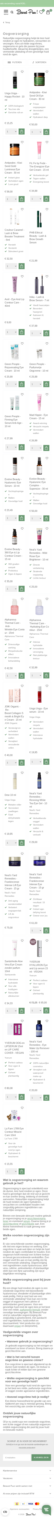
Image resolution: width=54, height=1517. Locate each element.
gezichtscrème (10, 1224)
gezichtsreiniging (36, 1218)
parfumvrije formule (30, 1309)
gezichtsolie (28, 1224)
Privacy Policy (38, 1509)
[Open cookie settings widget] (5, 1511)
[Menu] (6, 12)
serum (26, 1221)
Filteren (17, 62)
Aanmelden (41, 1458)
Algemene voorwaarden (19, 1509)
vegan (17, 1326)
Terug (7, 22)
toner (5, 1221)
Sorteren (40, 62)
